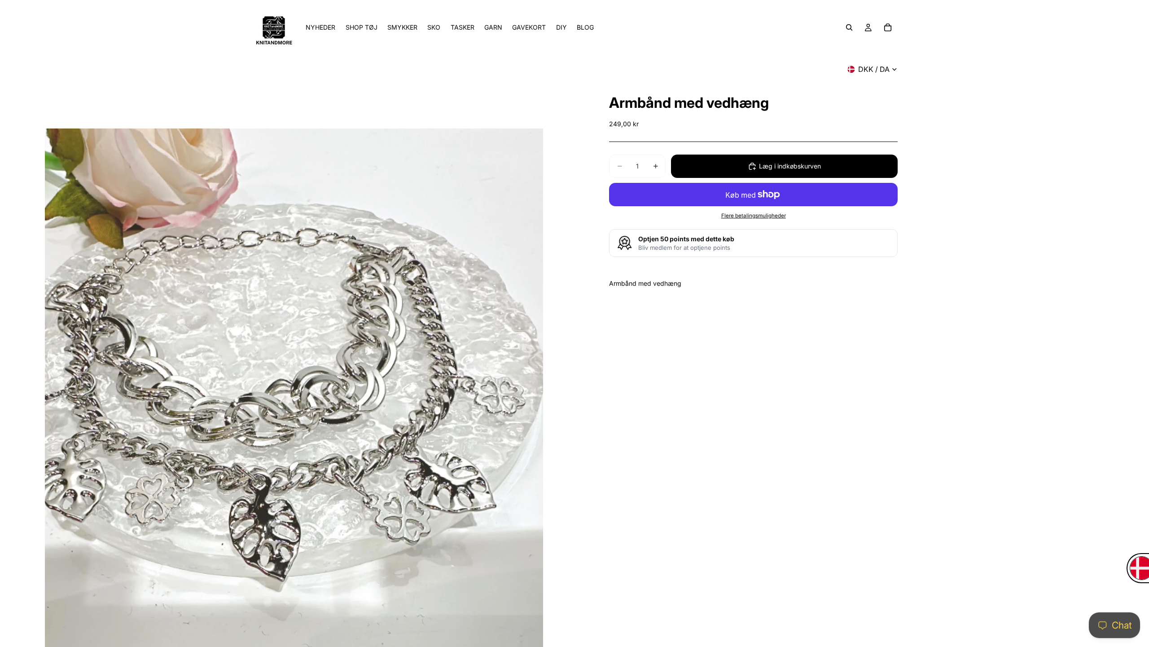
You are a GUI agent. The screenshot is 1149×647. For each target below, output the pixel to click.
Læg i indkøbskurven (790, 166)
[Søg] (849, 27)
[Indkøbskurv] (888, 27)
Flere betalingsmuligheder (753, 216)
